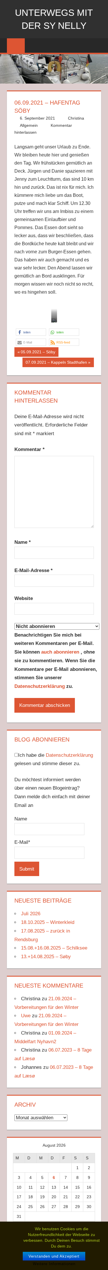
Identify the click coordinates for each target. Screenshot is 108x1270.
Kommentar (29, 449)
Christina (76, 118)
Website (23, 598)
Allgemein (29, 125)
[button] (31, 332)
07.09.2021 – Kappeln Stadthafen (56, 363)
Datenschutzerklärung (39, 686)
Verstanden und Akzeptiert (54, 1256)
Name (22, 542)
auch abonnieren (61, 652)
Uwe (26, 1015)
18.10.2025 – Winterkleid (47, 922)
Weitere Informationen (54, 1264)
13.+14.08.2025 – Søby (46, 956)
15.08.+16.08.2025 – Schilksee (54, 948)
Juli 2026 (30, 913)
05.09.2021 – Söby (37, 353)
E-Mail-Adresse (33, 570)
